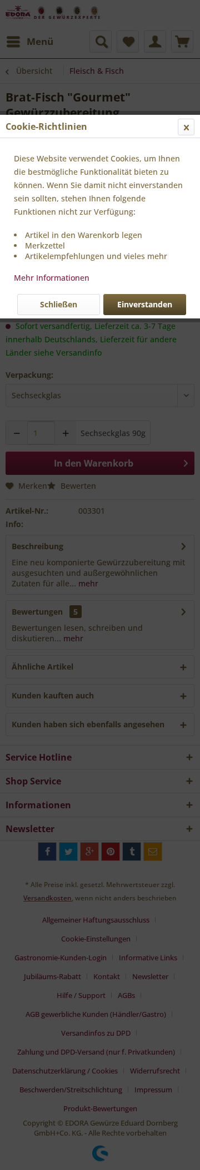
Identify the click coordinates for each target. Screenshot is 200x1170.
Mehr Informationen (51, 277)
